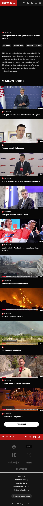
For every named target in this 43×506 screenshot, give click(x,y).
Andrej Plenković (34, 46)
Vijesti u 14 (18, 46)
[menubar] (36, 3)
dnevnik (6, 46)
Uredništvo (21, 476)
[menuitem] (36, 3)
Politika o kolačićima (21, 490)
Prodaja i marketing (21, 480)
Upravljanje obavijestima (22, 496)
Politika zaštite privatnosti (21, 486)
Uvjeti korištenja (21, 483)
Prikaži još (21, 424)
